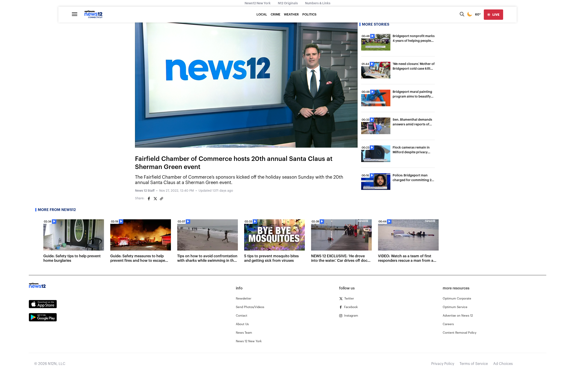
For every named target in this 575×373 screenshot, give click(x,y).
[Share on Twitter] (155, 198)
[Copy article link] (161, 198)
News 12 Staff (145, 190)
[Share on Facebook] (149, 198)
